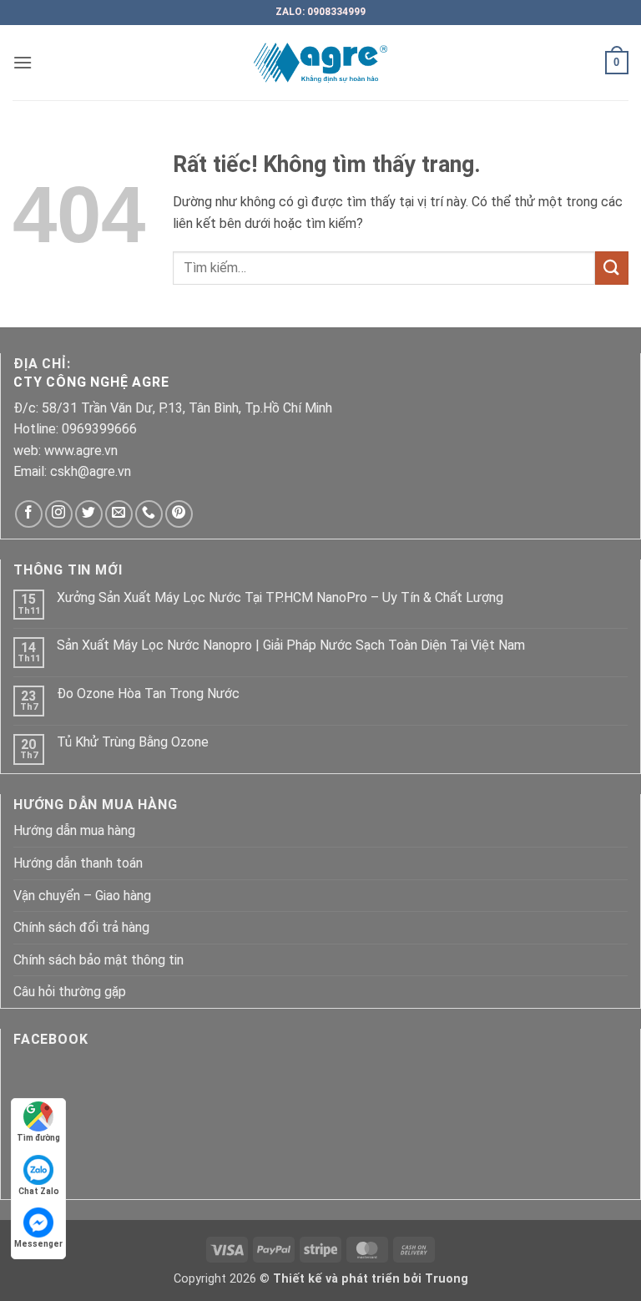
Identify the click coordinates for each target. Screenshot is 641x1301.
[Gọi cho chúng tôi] (149, 514)
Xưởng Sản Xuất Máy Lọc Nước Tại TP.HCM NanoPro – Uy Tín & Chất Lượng (280, 597)
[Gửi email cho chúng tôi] (119, 514)
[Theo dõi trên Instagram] (59, 514)
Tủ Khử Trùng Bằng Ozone (133, 742)
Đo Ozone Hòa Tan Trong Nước (148, 693)
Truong (446, 1279)
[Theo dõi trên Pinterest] (179, 514)
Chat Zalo (38, 1191)
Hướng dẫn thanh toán (78, 863)
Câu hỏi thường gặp (69, 992)
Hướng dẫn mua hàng (74, 830)
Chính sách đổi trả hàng (81, 927)
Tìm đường (38, 1137)
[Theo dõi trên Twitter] (89, 514)
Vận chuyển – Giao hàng (82, 896)
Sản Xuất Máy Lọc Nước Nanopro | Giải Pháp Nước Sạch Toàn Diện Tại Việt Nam (291, 645)
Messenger (38, 1243)
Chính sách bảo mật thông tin (98, 960)
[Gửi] (611, 267)
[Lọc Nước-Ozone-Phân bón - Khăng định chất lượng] (321, 63)
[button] (23, 62)
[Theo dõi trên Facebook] (29, 514)
